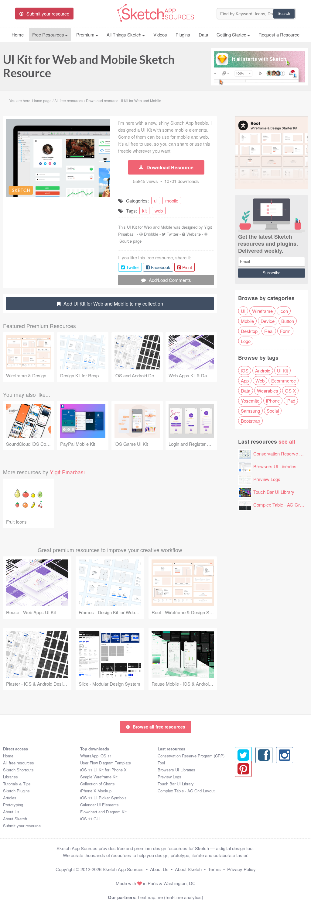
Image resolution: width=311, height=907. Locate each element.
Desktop (249, 331)
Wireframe (262, 311)
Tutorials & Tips (17, 784)
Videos (160, 34)
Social (273, 410)
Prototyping (13, 805)
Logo (246, 341)
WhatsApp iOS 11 (96, 756)
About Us (11, 812)
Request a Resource (278, 34)
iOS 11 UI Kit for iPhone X (103, 770)
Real (268, 331)
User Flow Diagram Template (105, 763)
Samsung (250, 410)
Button (287, 321)
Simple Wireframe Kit (99, 777)
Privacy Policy (241, 869)
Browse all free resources (159, 727)
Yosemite (250, 400)
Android (262, 370)
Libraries (10, 777)
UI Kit (282, 370)
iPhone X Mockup (95, 791)
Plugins (183, 34)
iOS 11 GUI (90, 819)
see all (287, 441)
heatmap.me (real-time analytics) (170, 897)
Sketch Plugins (16, 791)
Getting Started (232, 34)
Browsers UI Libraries (274, 466)
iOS (244, 370)
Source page (130, 241)
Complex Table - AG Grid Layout (186, 791)
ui (155, 200)
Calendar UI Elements (99, 805)
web (159, 210)
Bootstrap (250, 420)
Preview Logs (266, 479)
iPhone (273, 400)
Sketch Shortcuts (18, 770)
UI (243, 311)
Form (285, 331)
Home (18, 34)
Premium (86, 34)
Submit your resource (22, 826)
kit (144, 210)
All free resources (18, 763)
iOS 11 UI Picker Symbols (103, 798)
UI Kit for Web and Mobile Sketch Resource (89, 66)
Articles (9, 798)
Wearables (267, 390)
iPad (290, 400)
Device (268, 321)
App (245, 380)
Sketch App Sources (123, 869)
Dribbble (151, 234)
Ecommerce (283, 380)
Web (260, 380)
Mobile (247, 321)
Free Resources (48, 34)
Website (193, 234)
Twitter (172, 234)
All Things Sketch (124, 34)
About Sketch (15, 819)
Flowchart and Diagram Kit (103, 812)
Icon (283, 311)
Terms (214, 869)
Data (203, 34)
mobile (171, 200)
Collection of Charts (97, 784)
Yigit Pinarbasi (67, 472)
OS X (290, 390)
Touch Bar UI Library (273, 492)
